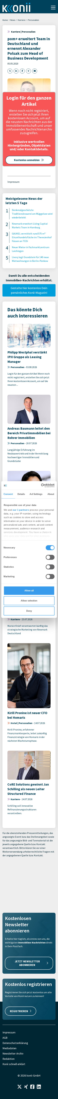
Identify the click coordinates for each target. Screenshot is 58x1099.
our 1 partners (21, 510)
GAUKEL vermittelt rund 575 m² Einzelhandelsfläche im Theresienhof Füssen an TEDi (32, 237)
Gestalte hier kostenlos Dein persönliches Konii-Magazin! (29, 290)
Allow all (29, 590)
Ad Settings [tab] (36, 494)
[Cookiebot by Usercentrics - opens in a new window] (41, 485)
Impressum (13, 181)
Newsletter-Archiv (12, 1053)
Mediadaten (9, 1048)
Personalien (33, 20)
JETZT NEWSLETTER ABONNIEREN (27, 963)
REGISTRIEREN (19, 1011)
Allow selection (29, 600)
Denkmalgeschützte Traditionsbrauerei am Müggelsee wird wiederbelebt (32, 213)
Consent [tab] (8, 494)
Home (5, 20)
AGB (4, 1037)
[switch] (50, 557)
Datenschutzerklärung (15, 1043)
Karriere (22, 20)
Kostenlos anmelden (27, 160)
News (12, 20)
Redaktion (8, 1059)
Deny (29, 611)
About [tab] (50, 494)
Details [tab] (21, 494)
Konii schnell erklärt (13, 1064)
